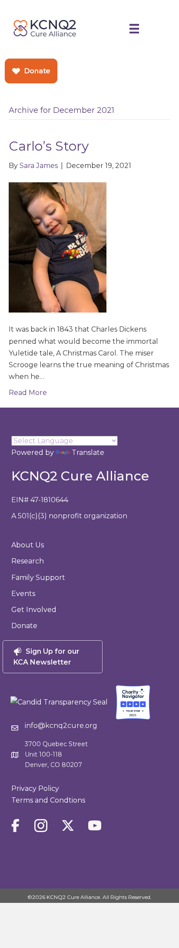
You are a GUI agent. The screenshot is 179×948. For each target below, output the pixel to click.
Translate (88, 452)
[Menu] (134, 28)
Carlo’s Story (49, 146)
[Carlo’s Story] (57, 247)
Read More (28, 392)
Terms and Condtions (48, 800)
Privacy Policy (35, 788)
